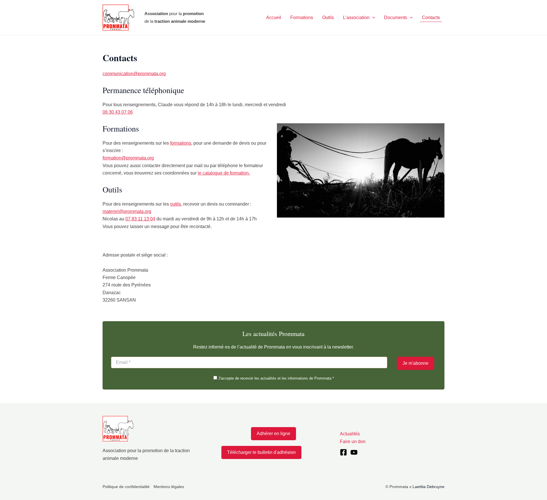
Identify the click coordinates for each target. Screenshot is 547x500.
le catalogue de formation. (224, 173)
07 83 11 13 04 (140, 218)
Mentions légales (169, 486)
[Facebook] (343, 452)
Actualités (350, 433)
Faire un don (353, 441)
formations (180, 143)
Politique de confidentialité (126, 486)
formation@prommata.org (128, 157)
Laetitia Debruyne (428, 486)
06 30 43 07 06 (118, 112)
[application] (372, 17)
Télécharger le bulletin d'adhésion (261, 452)
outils (175, 204)
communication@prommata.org (134, 73)
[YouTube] (354, 452)
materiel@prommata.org (127, 211)
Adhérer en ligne (273, 433)
